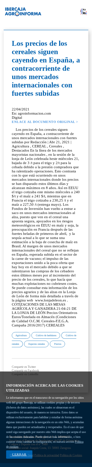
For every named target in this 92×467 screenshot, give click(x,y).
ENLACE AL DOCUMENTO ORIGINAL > (45, 122)
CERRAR (19, 454)
